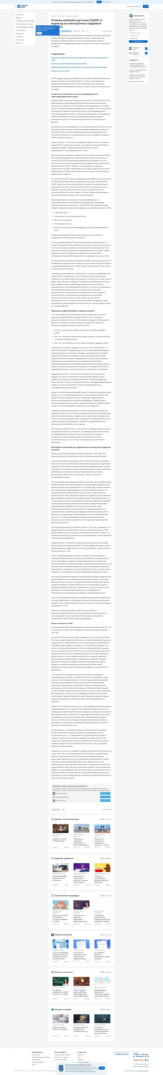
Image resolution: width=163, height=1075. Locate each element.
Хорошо (101, 1068)
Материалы (61, 16)
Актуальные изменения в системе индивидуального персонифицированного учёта (138, 65)
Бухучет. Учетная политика (58, 835)
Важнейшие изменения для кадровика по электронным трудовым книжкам (79, 67)
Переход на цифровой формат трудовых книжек (69, 63)
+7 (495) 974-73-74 (121, 1054)
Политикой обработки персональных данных (84, 1071)
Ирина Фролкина (139, 16)
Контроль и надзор (58, 1025)
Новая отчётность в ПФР (60, 71)
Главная (53, 16)
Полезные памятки (58, 950)
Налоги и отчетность (59, 987)
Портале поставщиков (143, 1071)
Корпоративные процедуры (57, 912)
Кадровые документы (72, 16)
